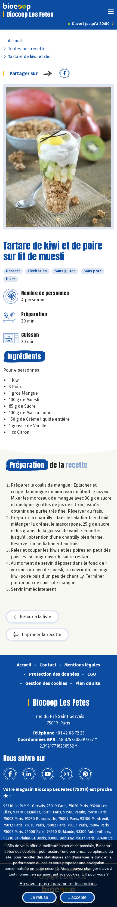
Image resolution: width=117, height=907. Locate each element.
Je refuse (39, 897)
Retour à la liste (35, 616)
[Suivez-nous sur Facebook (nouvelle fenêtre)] (10, 774)
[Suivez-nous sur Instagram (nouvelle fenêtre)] (66, 774)
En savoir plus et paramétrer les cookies (58, 884)
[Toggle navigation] (111, 13)
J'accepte (77, 897)
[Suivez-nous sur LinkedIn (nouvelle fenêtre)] (29, 774)
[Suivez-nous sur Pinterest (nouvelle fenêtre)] (85, 774)
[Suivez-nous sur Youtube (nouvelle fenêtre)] (47, 774)
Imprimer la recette (41, 634)
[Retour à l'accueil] (16, 7)
